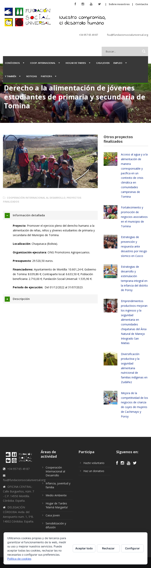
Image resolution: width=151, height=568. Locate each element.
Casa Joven (103, 62)
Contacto (141, 4)
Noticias (31, 76)
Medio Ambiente (56, 495)
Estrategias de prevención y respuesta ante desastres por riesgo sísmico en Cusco (134, 246)
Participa (46, 76)
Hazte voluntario (93, 463)
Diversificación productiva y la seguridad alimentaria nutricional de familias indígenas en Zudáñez (134, 368)
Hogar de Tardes (76, 62)
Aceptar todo (84, 548)
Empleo (117, 62)
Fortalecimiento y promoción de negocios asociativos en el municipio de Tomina (134, 216)
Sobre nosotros (119, 4)
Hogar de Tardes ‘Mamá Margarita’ (57, 505)
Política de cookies (19, 558)
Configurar (132, 548)
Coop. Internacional (42, 62)
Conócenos (12, 62)
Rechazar (108, 548)
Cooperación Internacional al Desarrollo (55, 471)
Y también (10, 76)
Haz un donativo (93, 471)
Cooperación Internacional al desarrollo (36, 197)
